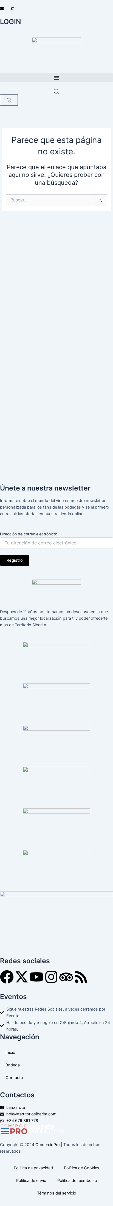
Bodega (12, 1065)
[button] (56, 77)
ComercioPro (47, 1144)
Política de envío (31, 1180)
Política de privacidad (33, 1167)
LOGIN (10, 22)
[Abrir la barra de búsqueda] (56, 91)
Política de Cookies (81, 1167)
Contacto (14, 1077)
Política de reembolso (77, 1180)
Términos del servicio (56, 1193)
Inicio (10, 1052)
